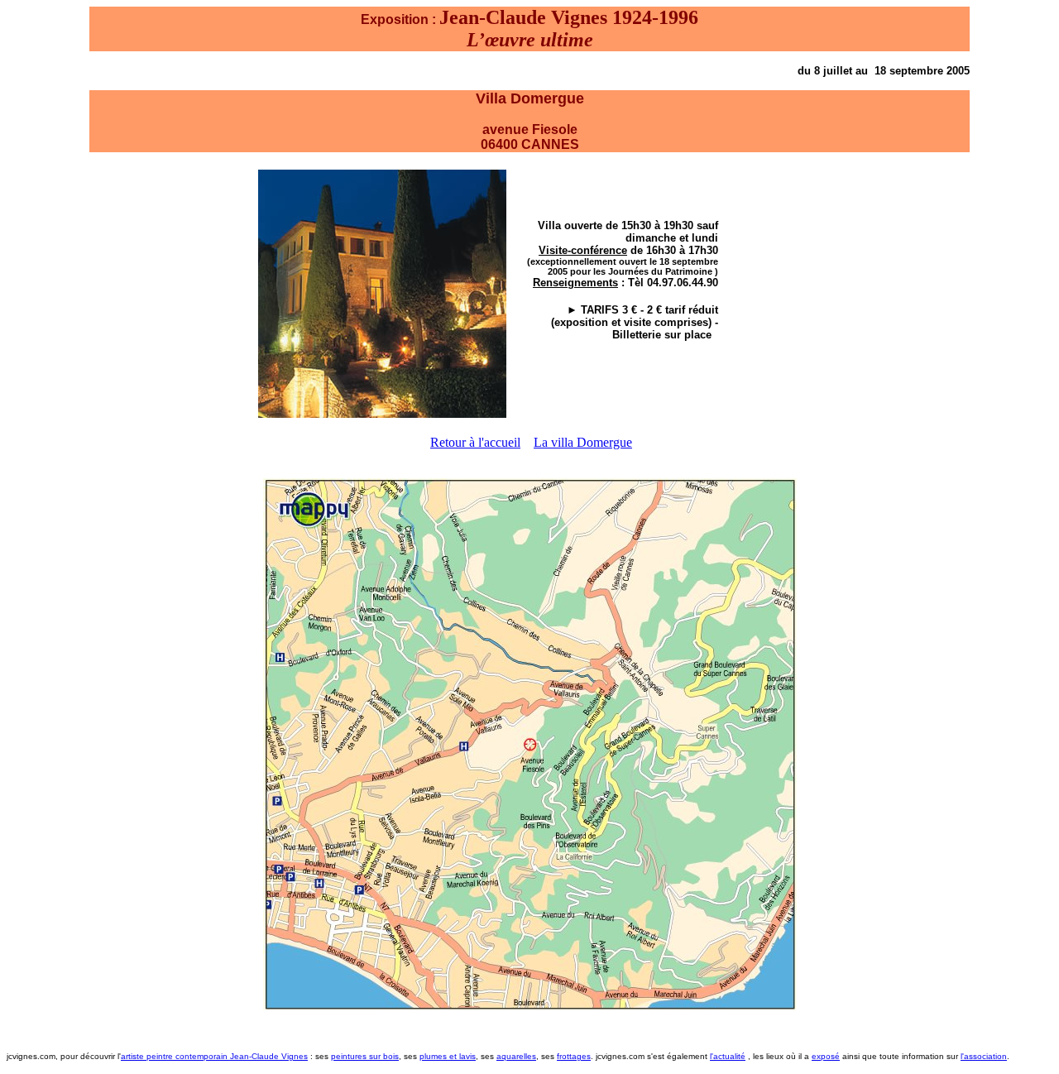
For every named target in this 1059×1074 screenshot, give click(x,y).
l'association (984, 1056)
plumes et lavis (447, 1056)
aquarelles (516, 1056)
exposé (826, 1056)
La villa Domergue (583, 442)
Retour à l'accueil (475, 442)
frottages (574, 1056)
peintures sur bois (365, 1056)
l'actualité (727, 1056)
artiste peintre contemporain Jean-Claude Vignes (214, 1056)
